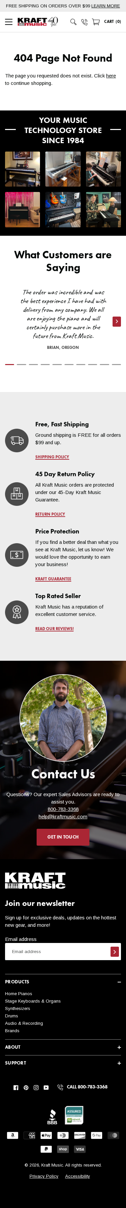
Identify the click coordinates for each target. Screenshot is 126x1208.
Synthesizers (17, 1008)
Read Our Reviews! (54, 629)
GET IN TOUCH (63, 837)
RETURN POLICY (50, 515)
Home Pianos (18, 993)
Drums (11, 1015)
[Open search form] (73, 22)
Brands (12, 1030)
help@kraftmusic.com (63, 816)
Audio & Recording (24, 1023)
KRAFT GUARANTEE (53, 579)
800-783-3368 (63, 809)
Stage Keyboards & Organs (33, 1001)
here (111, 75)
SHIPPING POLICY (52, 457)
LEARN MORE (105, 5)
